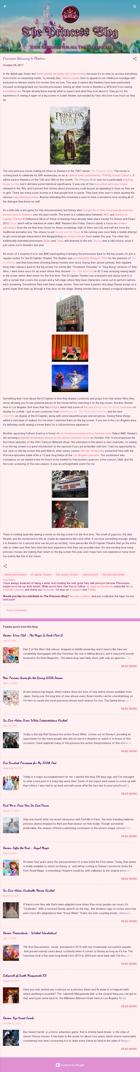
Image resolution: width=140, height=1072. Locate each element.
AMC (106, 214)
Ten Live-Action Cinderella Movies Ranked (29, 890)
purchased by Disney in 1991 (90, 258)
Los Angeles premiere (86, 455)
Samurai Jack (103, 433)
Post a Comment (17, 610)
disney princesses (15, 574)
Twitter (92, 589)
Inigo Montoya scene (25, 197)
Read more (129, 666)
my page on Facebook (99, 586)
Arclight (54, 407)
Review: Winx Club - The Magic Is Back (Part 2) (33, 635)
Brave (12, 223)
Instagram (76, 589)
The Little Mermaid (82, 271)
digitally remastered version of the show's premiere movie (55, 437)
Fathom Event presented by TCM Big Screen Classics (99, 175)
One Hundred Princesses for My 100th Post (29, 763)
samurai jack (90, 574)
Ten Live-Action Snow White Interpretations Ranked (35, 720)
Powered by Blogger (72, 1065)
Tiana (60, 240)
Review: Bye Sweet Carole (18, 1018)
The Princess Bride (102, 171)
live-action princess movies (111, 184)
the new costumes (108, 407)
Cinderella (8, 416)
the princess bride (113, 574)
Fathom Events (71, 78)
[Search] (135, 7)
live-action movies (67, 574)
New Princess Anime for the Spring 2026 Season (33, 678)
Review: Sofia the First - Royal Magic (26, 848)
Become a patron (79, 596)
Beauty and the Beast (67, 232)
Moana (97, 240)
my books (48, 589)
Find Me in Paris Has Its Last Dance (26, 805)
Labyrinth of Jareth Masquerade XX (25, 975)
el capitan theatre (41, 574)
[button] (135, 59)
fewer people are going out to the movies (61, 73)
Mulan (47, 240)
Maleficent (66, 411)
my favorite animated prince (77, 433)
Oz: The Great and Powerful (90, 411)
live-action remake (74, 236)
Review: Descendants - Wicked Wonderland (30, 933)
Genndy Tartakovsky (92, 450)
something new (12, 91)
